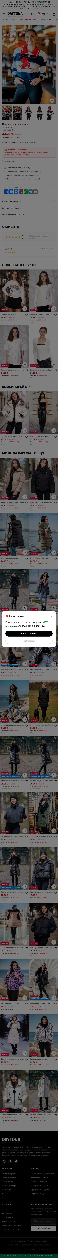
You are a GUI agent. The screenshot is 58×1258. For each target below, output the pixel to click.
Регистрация (29, 633)
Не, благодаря (29, 641)
